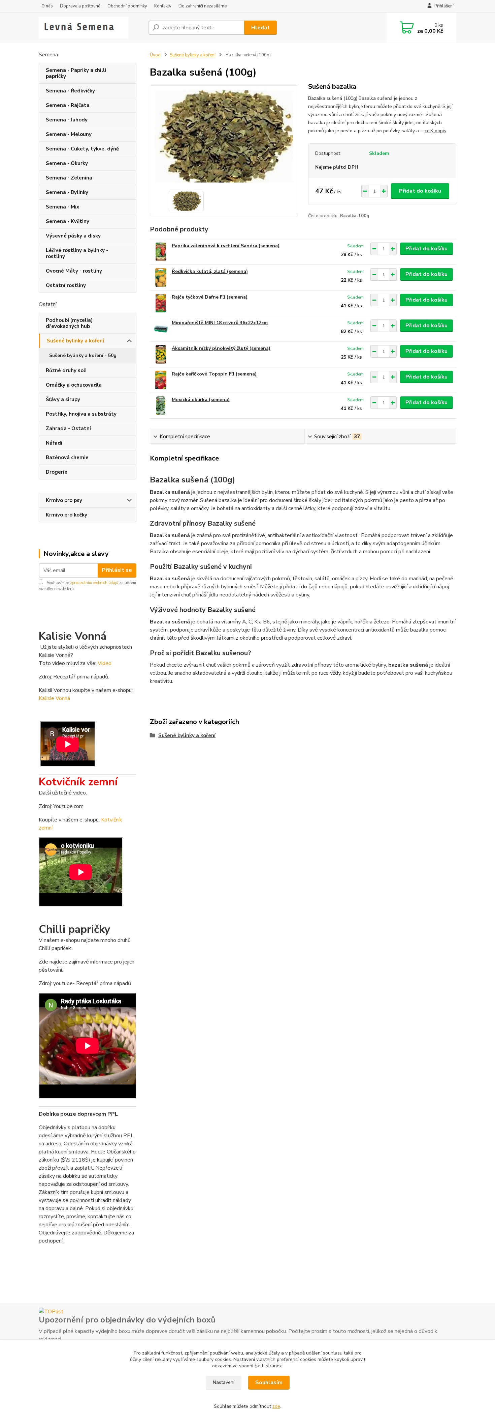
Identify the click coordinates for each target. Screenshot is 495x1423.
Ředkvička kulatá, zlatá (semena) (210, 271)
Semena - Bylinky (67, 192)
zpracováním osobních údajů (94, 582)
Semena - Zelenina (69, 177)
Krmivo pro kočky (66, 514)
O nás (47, 6)
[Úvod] (91, 27)
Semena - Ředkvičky (70, 90)
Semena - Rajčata (68, 105)
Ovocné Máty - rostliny (74, 271)
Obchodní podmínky (127, 6)
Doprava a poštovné (80, 6)
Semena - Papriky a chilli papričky (76, 73)
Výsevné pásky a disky (73, 235)
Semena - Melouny (69, 134)
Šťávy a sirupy (63, 399)
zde (276, 1406)
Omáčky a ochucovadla (74, 385)
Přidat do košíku (420, 191)
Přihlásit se (117, 570)
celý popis (435, 131)
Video (104, 663)
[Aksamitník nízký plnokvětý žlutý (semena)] (160, 354)
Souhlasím (269, 1382)
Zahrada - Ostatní (68, 428)
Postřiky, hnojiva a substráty (81, 414)
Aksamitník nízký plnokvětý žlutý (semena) (221, 348)
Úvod (155, 55)
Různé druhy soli (66, 370)
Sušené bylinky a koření (75, 340)
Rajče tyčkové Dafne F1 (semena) (210, 297)
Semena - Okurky (67, 163)
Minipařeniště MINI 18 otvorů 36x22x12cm (220, 322)
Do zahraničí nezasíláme (202, 6)
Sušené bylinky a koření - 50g (83, 355)
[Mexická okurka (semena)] (160, 405)
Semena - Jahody (67, 119)
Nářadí (54, 443)
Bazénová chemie (67, 457)
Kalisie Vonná (56, 698)
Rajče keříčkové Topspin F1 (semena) (214, 374)
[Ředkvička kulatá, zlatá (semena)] (160, 277)
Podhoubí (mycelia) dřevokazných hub (69, 323)
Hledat (260, 27)
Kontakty (162, 6)
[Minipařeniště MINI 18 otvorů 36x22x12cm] (160, 328)
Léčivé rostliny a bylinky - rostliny (77, 253)
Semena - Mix (62, 206)
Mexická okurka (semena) (201, 399)
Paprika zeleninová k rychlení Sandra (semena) (225, 246)
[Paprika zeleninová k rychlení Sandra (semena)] (160, 252)
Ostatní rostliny (66, 285)
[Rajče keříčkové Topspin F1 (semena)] (160, 380)
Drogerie (56, 472)
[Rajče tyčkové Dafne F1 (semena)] (160, 303)
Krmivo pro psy (64, 500)
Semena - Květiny (67, 221)
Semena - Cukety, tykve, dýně (82, 148)
